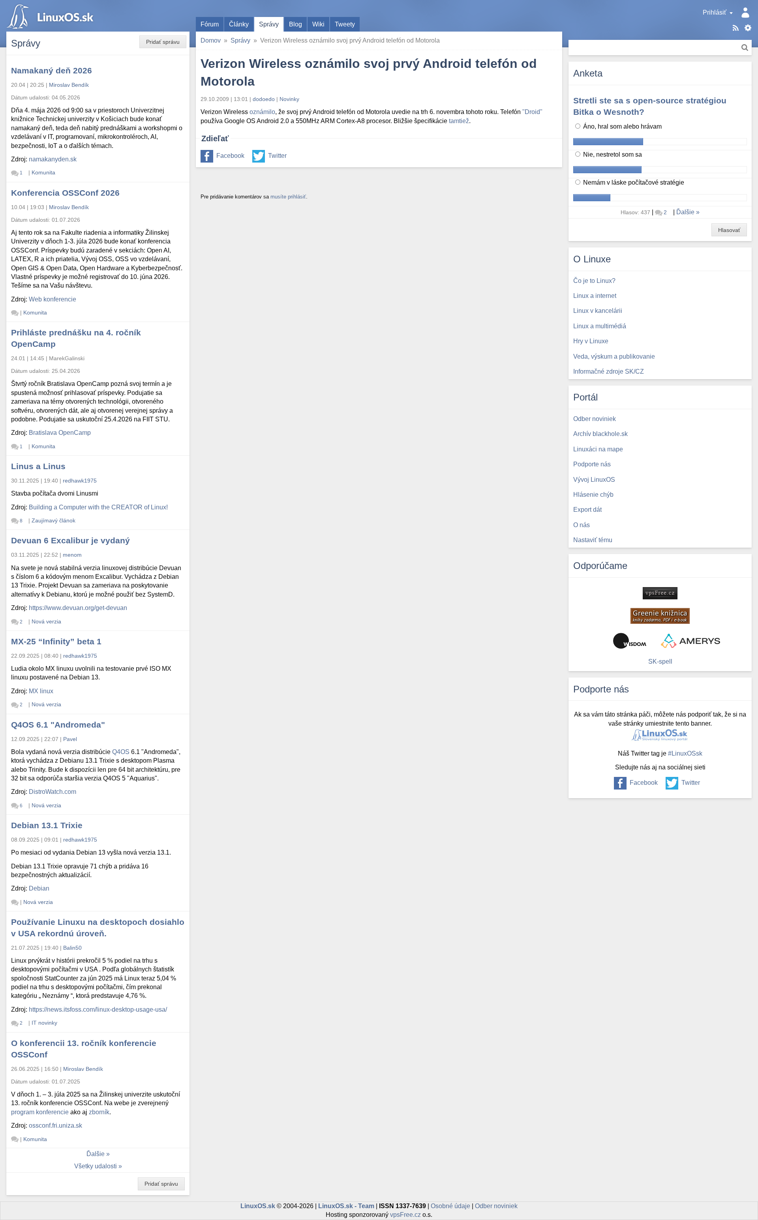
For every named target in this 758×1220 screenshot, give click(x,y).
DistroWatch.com (52, 791)
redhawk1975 (80, 480)
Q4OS (120, 751)
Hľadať (745, 47)
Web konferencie (52, 299)
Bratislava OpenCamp (60, 432)
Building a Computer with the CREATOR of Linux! (98, 507)
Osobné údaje (450, 1206)
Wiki (318, 24)
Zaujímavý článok (53, 520)
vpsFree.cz (405, 1214)
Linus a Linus (38, 466)
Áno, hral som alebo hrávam (622, 126)
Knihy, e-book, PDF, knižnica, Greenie (660, 616)
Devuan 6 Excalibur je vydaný (70, 540)
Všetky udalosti (95, 1166)
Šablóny (748, 28)
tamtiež (459, 121)
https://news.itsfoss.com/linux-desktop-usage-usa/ (98, 1009)
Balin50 (72, 948)
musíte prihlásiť (288, 197)
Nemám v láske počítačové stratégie (633, 182)
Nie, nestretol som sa (612, 154)
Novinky (289, 99)
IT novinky (44, 1023)
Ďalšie (95, 1154)
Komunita (43, 172)
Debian (39, 888)
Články (239, 24)
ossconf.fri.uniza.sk (55, 1125)
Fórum (210, 24)
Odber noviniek (496, 1206)
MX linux (41, 691)
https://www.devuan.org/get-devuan (78, 607)
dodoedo (264, 99)
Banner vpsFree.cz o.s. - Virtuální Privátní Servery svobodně (660, 593)
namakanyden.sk (53, 159)
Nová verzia (46, 621)
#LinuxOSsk (685, 753)
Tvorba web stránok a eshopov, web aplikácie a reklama (690, 641)
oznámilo (262, 112)
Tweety (345, 24)
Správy (269, 24)
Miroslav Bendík (69, 85)
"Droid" (532, 112)
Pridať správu (163, 42)
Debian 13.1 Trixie (47, 825)
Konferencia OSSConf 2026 (65, 192)
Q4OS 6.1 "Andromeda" (58, 724)
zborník (99, 1112)
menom (72, 555)
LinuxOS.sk (51, 16)
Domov (211, 40)
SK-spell (660, 661)
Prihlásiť (714, 12)
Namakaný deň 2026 (51, 70)
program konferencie (40, 1112)
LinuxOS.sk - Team (346, 1206)
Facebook (230, 155)
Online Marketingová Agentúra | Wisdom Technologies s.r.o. (629, 641)
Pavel (70, 739)
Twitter (277, 155)
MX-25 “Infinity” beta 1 (56, 641)
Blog (295, 24)
